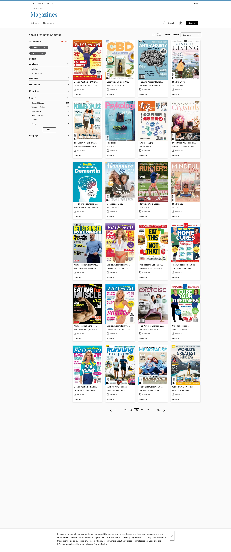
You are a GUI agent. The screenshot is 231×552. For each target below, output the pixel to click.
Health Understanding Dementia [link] (86, 204)
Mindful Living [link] (178, 82)
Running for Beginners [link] (117, 387)
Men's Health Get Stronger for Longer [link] (86, 265)
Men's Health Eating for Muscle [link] (86, 326)
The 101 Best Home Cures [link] (183, 265)
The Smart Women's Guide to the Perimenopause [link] (86, 143)
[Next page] (164, 410)
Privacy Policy (125, 534)
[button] (168, 23)
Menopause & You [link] (115, 204)
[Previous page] (111, 410)
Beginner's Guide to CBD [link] (118, 82)
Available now (37, 73)
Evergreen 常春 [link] (146, 143)
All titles (35, 69)
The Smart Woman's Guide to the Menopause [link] (151, 387)
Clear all (64, 41)
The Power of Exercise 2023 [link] (151, 326)
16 (142, 410)
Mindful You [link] (177, 204)
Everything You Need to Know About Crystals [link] (184, 143)
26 (158, 410)
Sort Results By (172, 35)
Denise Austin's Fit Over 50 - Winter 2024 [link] (119, 265)
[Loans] (180, 23)
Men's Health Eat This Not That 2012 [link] (151, 265)
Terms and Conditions (104, 534)
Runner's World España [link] (149, 204)
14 (131, 410)
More (49, 130)
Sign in (191, 23)
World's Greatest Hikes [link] (182, 387)
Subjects (35, 23)
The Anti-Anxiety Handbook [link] (151, 82)
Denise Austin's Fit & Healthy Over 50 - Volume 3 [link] (86, 387)
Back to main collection (43, 3)
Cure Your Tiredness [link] (181, 326)
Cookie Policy (100, 544)
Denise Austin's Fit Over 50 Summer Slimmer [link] (119, 326)
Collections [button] (49, 23)
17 (148, 410)
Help (196, 4)
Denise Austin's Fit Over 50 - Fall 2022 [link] (86, 82)
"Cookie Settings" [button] (94, 541)
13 (125, 410)
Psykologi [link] (111, 143)
